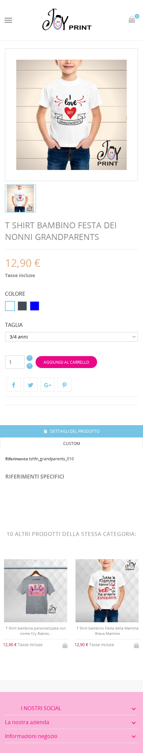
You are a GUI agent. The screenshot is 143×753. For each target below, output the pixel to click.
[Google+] (48, 385)
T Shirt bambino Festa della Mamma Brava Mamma (107, 631)
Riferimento (16, 459)
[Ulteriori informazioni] (41, 662)
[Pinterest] (65, 385)
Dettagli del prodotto (74, 431)
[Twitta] (31, 385)
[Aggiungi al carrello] (66, 644)
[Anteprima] (30, 662)
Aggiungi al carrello (66, 362)
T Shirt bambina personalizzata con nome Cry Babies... (36, 631)
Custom (71, 443)
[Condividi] (14, 385)
